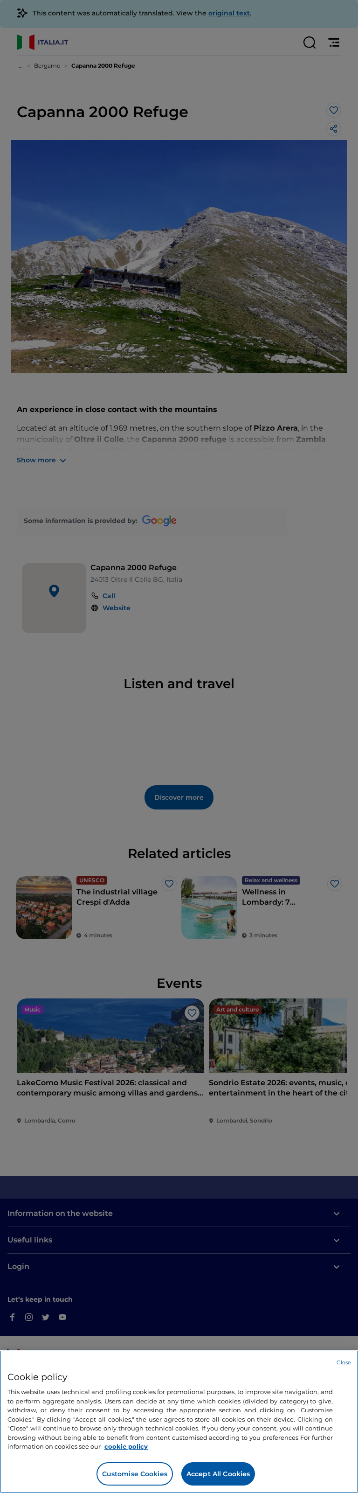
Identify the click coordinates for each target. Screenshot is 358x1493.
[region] (179, 1421)
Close (344, 1362)
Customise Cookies (134, 1474)
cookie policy (126, 1446)
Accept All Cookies (218, 1474)
